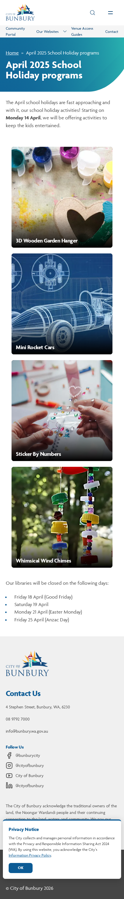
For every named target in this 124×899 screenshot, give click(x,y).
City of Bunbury (30, 775)
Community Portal (15, 31)
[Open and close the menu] (110, 12)
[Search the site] (92, 12)
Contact (111, 31)
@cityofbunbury (30, 765)
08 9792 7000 (18, 718)
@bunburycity (28, 755)
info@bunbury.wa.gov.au (27, 731)
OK (20, 867)
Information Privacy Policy (30, 855)
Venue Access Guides (82, 31)
